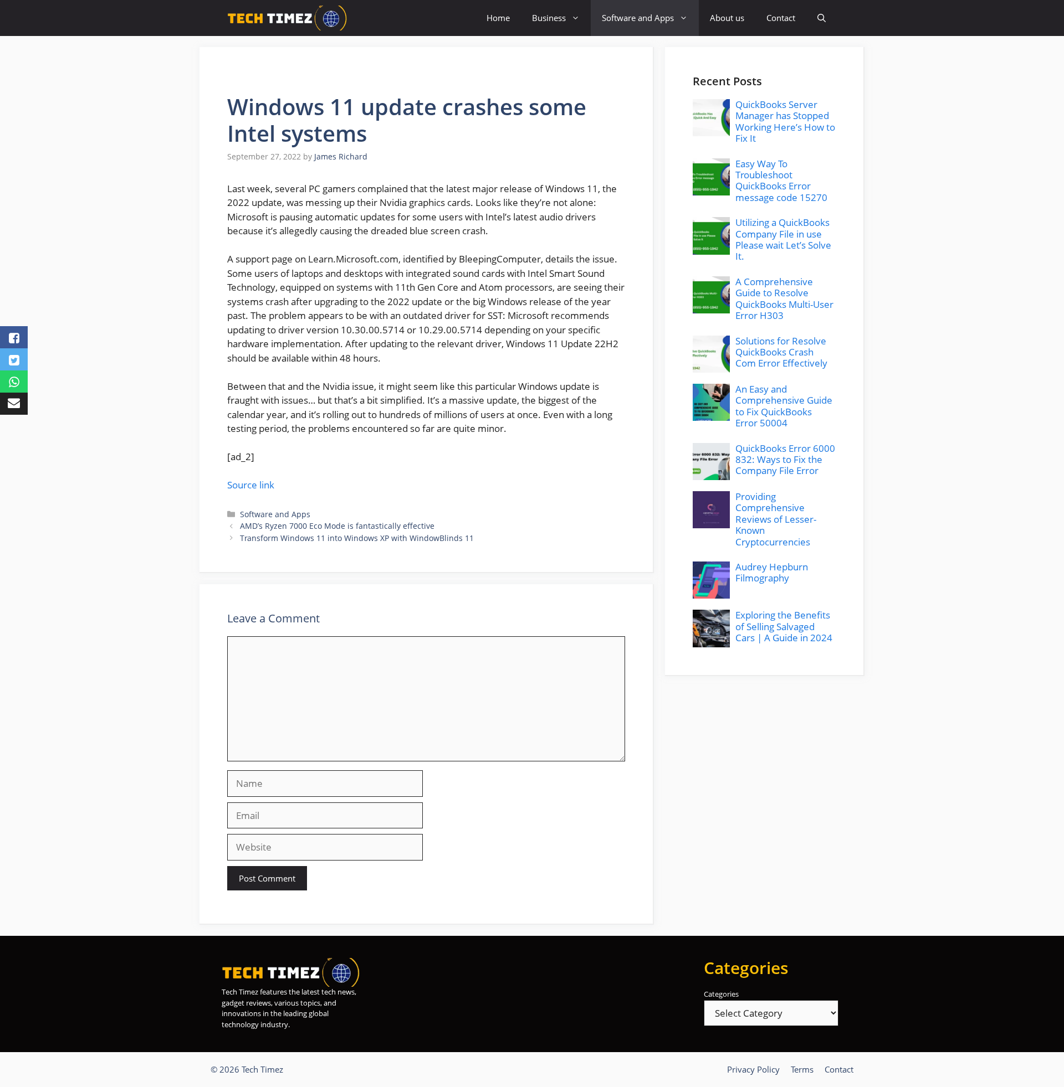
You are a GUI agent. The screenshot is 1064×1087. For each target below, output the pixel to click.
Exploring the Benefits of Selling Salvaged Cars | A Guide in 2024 (783, 626)
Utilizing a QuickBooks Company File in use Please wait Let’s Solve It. (783, 239)
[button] (821, 18)
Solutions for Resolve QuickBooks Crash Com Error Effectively (781, 352)
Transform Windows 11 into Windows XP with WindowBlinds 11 (357, 538)
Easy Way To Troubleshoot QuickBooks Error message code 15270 (781, 180)
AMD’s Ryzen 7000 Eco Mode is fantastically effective (337, 526)
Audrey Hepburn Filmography (771, 572)
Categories (721, 994)
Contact (780, 17)
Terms (802, 1069)
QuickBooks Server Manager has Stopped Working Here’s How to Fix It (785, 121)
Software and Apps (638, 17)
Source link (250, 484)
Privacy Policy (753, 1069)
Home (498, 17)
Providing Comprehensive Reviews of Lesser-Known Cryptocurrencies (775, 519)
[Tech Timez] (287, 18)
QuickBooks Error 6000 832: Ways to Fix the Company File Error (785, 459)
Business (549, 17)
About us (727, 17)
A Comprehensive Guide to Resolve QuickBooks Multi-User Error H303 (784, 298)
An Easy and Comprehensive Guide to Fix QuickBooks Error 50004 (783, 406)
